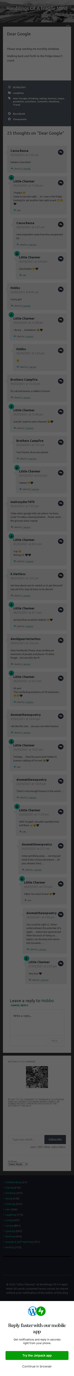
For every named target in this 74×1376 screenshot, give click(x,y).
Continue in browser (37, 1366)
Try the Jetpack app (37, 1355)
